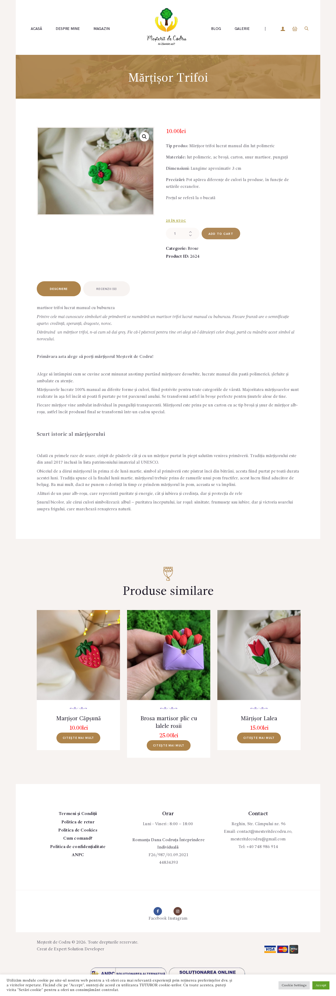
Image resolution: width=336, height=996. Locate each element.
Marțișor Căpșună (78, 719)
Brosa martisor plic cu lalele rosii (168, 722)
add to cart (220, 234)
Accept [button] (321, 985)
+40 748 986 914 (262, 847)
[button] (144, 136)
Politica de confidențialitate (78, 847)
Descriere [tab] (58, 289)
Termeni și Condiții (78, 814)
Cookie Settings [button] (294, 985)
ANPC (78, 855)
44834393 (168, 863)
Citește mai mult (78, 738)
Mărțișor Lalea (259, 719)
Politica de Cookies (77, 830)
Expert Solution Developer (79, 949)
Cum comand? (77, 838)
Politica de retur (77, 822)
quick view (81, 662)
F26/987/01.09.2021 (168, 855)
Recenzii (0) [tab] (106, 289)
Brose (193, 249)
